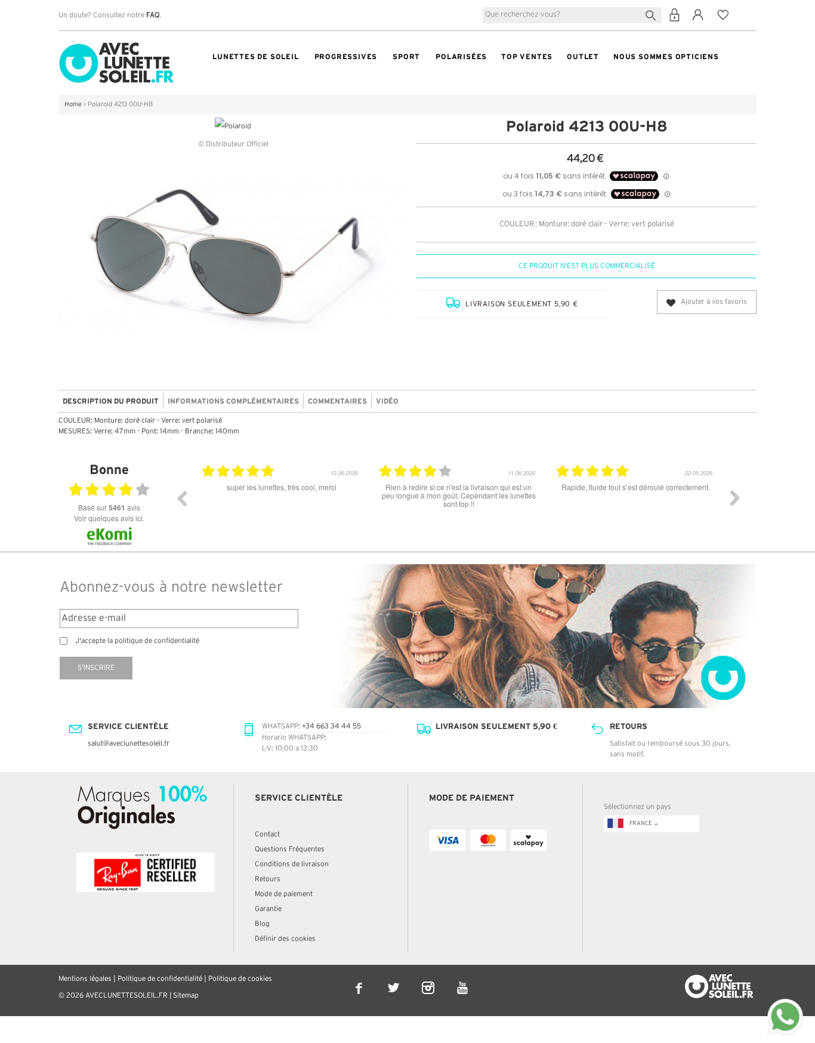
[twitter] (394, 980)
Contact (267, 834)
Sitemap (186, 995)
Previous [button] (181, 498)
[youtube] (462, 980)
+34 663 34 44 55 (331, 726)
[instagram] (429, 980)
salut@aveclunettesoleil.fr (128, 743)
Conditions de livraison (292, 864)
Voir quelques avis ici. (109, 518)
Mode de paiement (284, 894)
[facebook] (359, 980)
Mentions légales (85, 979)
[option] (281, 507)
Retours (267, 879)
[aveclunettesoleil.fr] (116, 45)
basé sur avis (109, 507)
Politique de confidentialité (160, 979)
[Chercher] (653, 14)
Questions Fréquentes (290, 849)
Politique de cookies (240, 979)
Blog (262, 924)
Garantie (268, 909)
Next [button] (735, 498)
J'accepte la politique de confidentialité (137, 641)
